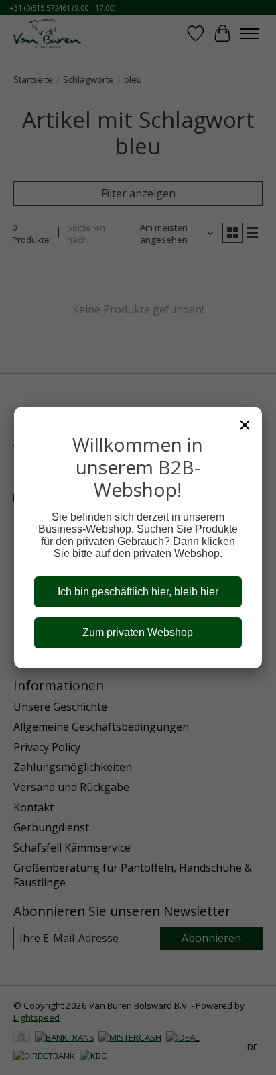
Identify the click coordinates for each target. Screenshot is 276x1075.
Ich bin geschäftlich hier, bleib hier (138, 591)
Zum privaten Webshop (137, 632)
